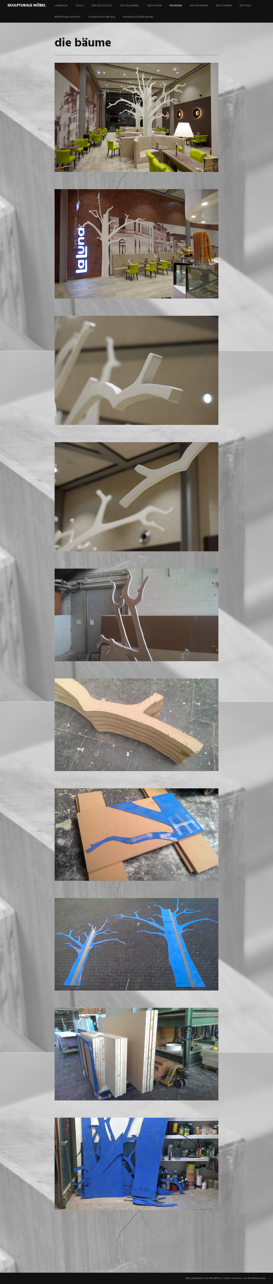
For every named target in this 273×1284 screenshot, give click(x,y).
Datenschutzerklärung (138, 17)
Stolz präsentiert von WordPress (203, 1278)
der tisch (245, 6)
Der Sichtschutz (102, 6)
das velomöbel (129, 6)
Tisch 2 (79, 6)
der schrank (224, 6)
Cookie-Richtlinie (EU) (102, 17)
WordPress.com (256, 1278)
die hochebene (199, 6)
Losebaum (61, 6)
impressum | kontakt (68, 17)
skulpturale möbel (26, 5)
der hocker (154, 6)
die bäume (176, 6)
